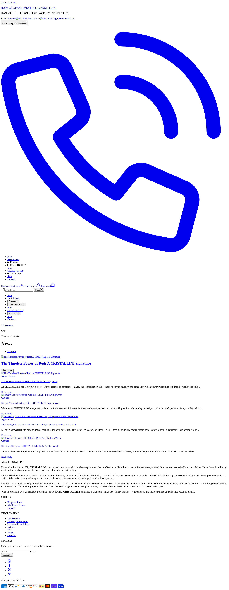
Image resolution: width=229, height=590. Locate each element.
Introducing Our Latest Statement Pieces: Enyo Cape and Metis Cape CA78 (38, 424)
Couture (5, 397)
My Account (13, 518)
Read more (7, 370)
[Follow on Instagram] (9, 562)
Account (8, 325)
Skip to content (8, 2)
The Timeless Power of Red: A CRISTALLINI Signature (29, 381)
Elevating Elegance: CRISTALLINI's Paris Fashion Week (29, 446)
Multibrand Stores (16, 505)
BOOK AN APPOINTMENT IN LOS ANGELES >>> (29, 8)
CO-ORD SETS (18, 265)
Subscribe (7, 555)
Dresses (14, 262)
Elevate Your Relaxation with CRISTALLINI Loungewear (30, 403)
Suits (9, 268)
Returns (11, 527)
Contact (11, 279)
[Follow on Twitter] (9, 570)
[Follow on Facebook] (9, 566)
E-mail (33, 551)
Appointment (7, 419)
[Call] (114, 251)
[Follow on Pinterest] (9, 575)
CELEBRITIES (15, 270)
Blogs (10, 532)
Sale (9, 276)
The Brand (15, 273)
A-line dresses (8, 376)
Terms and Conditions (18, 524)
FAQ (9, 529)
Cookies (11, 535)
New (9, 256)
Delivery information (17, 521)
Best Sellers (13, 259)
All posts (11, 351)
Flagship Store (14, 502)
